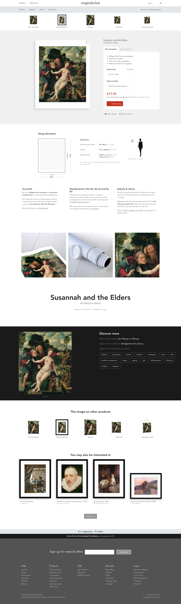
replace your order (136, 210)
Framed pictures (55, 572)
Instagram (109, 584)
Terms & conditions (141, 570)
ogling (134, 360)
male (163, 355)
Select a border (112, 81)
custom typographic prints (56, 597)
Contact (24, 570)
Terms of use (138, 575)
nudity (124, 360)
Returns (24, 584)
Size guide (130, 69)
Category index (111, 581)
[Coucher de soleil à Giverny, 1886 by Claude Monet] (146, 486)
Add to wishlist (111, 114)
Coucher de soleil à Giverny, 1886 (143, 501)
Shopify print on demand (151, 597)
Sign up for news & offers (66, 552)
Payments (25, 578)
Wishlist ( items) (84, 575)
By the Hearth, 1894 (101, 501)
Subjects (32, 9)
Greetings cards (55, 584)
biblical (104, 355)
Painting (169, 360)
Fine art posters (55, 570)
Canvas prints (54, 575)
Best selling (110, 570)
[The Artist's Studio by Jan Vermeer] (35, 479)
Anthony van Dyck (63, 503)
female (128, 355)
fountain (140, 355)
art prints (128, 64)
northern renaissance (109, 360)
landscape (152, 355)
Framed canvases (55, 578)
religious (115, 366)
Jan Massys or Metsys (110, 43)
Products (34, 3)
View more (90, 516)
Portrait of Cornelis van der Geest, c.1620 (72, 501)
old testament (156, 360)
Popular (22, 9)
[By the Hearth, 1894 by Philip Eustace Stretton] (109, 479)
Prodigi (157, 595)
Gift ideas (81, 572)
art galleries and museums (79, 202)
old (144, 360)
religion (104, 366)
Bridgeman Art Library (132, 343)
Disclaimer (138, 584)
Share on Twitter (126, 114)
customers (95, 209)
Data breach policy (141, 578)
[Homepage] (90, 3)
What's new (53, 587)
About (23, 572)
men (172, 355)
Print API (149, 595)
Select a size (120, 69)
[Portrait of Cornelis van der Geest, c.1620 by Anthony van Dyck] (72, 479)
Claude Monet (135, 503)
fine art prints (43, 208)
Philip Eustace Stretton (101, 503)
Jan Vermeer (24, 503)
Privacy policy (139, 572)
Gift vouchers (82, 570)
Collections (52, 9)
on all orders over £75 (90, 536)
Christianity (116, 355)
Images (22, 3)
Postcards (53, 581)
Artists (41, 9)
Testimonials (25, 575)
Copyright (137, 581)
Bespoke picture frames (39, 597)
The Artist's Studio (26, 501)
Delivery (120, 201)
